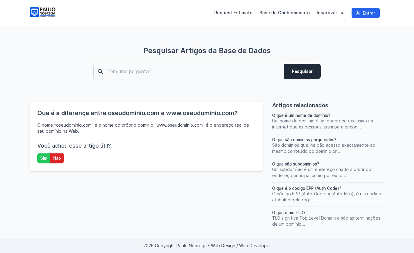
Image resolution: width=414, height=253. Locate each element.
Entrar (368, 12)
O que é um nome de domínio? (301, 115)
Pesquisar (302, 71)
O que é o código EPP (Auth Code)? (306, 188)
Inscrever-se (331, 12)
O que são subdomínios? (295, 164)
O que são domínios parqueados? (304, 139)
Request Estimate (233, 12)
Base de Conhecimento (284, 12)
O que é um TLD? (288, 212)
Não (57, 158)
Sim (43, 158)
